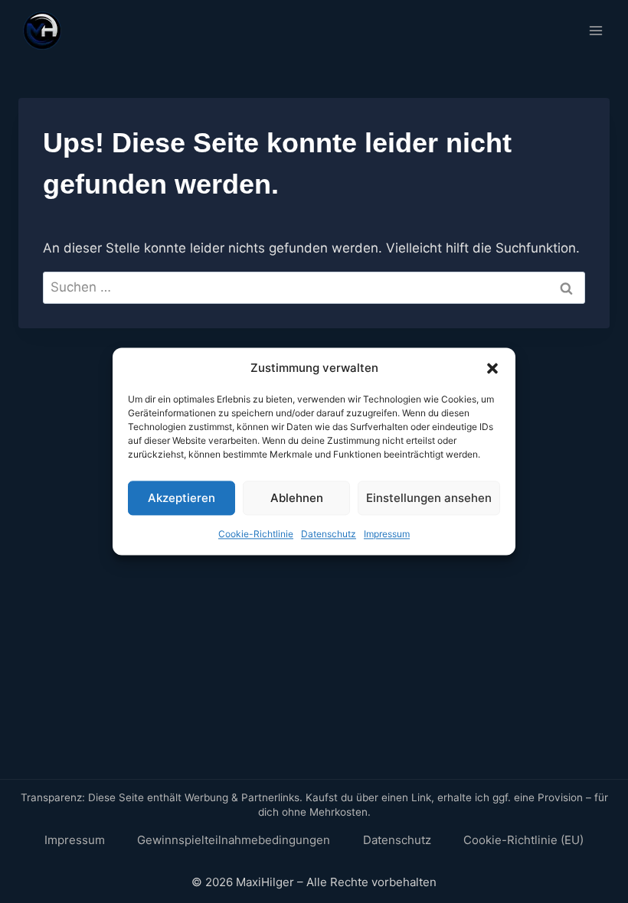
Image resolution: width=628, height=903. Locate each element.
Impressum (387, 534)
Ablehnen (296, 498)
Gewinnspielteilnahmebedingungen (233, 840)
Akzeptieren (181, 498)
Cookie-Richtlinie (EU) (523, 840)
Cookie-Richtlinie (255, 534)
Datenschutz (328, 534)
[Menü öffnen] (595, 30)
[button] (492, 368)
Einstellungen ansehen (429, 498)
